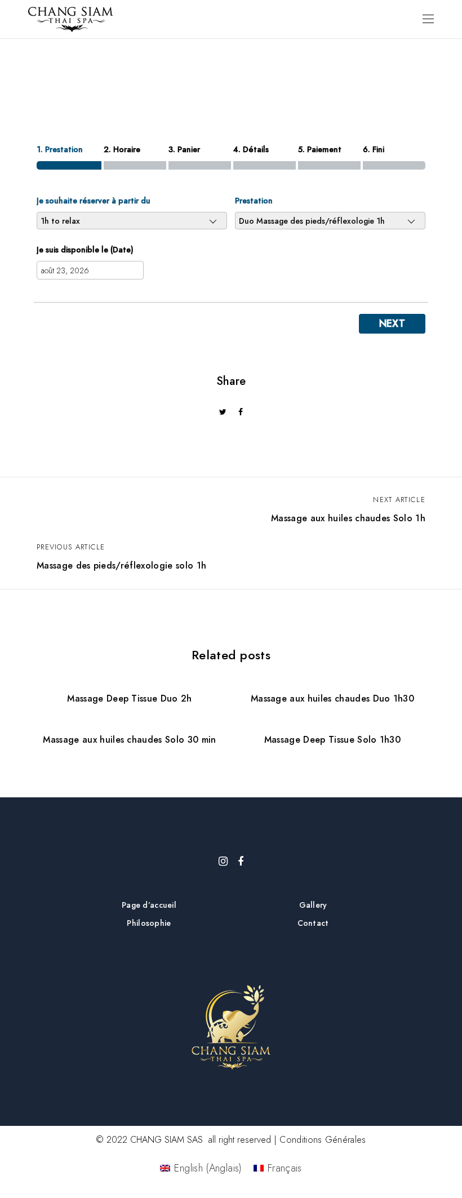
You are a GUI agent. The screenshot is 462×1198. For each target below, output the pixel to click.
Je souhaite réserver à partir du (93, 200)
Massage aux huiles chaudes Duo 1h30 (332, 698)
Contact (313, 923)
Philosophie (149, 923)
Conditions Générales (322, 1139)
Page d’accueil (149, 905)
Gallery (313, 905)
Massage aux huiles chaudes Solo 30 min (129, 739)
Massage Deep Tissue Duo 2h (129, 698)
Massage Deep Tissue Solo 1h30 (332, 739)
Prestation (254, 200)
